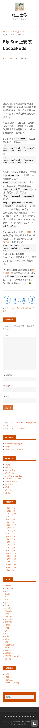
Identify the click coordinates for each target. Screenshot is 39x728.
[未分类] (8, 585)
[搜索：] (19, 697)
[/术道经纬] (25, 716)
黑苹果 (8, 659)
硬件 (7, 642)
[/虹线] (33, 716)
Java (7, 602)
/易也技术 (9, 467)
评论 (8, 335)
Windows (9, 616)
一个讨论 (27, 232)
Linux (8, 605)
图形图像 (9, 622)
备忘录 (8, 625)
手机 (7, 628)
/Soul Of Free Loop (13, 478)
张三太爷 (19, 15)
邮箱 (8, 386)
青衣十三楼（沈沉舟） (14, 449)
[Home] (4, 31)
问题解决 (28, 308)
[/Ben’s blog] (14, 716)
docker (8, 591)
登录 (7, 674)
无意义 (8, 446)
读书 (7, 648)
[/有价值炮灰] (11, 716)
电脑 (7, 636)
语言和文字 (10, 645)
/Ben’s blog (10, 473)
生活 (7, 633)
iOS (6, 600)
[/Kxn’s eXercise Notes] (16, 716)
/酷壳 (7, 464)
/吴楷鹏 (8, 490)
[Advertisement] (19, 82)
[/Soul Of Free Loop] (19, 716)
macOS (12, 308)
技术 (18, 308)
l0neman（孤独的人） (14, 443)
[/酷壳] (5, 716)
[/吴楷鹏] (31, 716)
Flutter (8, 594)
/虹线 (7, 493)
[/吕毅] (28, 716)
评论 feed (9, 680)
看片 (7, 639)
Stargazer (16, 724)
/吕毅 (7, 487)
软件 (22, 308)
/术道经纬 (9, 484)
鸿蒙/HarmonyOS (13, 656)
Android (9, 588)
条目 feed (9, 677)
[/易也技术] (8, 716)
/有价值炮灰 (10, 470)
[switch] (34, 723)
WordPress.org (12, 683)
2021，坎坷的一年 (19, 428)
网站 (7, 396)
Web (7, 614)
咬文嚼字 (9, 619)
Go (6, 597)
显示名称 (9, 375)
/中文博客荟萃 (11, 481)
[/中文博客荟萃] (22, 716)
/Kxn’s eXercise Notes (14, 476)
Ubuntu (8, 611)
